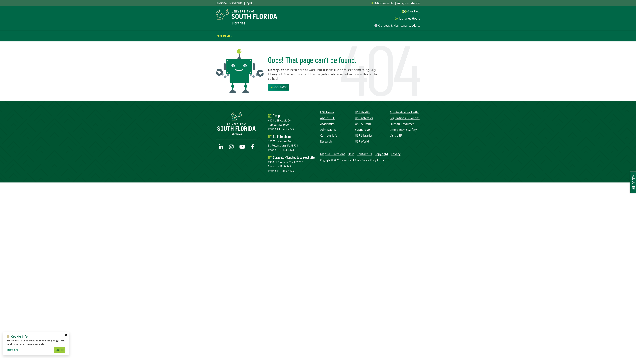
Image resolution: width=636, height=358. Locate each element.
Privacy (395, 154)
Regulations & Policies (405, 118)
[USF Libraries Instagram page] (231, 147)
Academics (327, 124)
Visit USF (396, 135)
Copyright (381, 154)
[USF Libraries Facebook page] (252, 147)
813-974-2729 (285, 129)
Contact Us (364, 154)
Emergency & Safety (403, 130)
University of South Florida (229, 3)
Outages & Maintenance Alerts (398, 26)
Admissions (328, 130)
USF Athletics (364, 118)
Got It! (59, 349)
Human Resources (402, 124)
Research (326, 141)
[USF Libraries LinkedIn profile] (221, 147)
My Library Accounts (383, 2)
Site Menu (223, 36)
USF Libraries (364, 135)
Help (351, 154)
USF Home (327, 112)
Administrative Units (404, 112)
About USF (327, 118)
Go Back (280, 87)
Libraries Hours (409, 18)
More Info (12, 349)
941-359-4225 (285, 171)
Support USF (363, 130)
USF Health (362, 112)
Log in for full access (410, 2)
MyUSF (250, 3)
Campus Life (328, 135)
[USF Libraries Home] (246, 16)
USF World (362, 141)
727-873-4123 (285, 150)
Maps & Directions (332, 154)
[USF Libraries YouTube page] (242, 147)
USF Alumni (363, 124)
